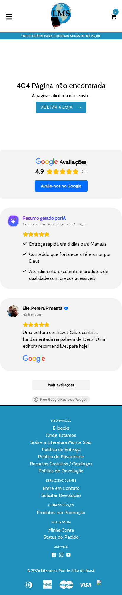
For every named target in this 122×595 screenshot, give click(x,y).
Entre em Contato (61, 488)
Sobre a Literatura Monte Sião (61, 442)
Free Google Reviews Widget (63, 399)
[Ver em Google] (13, 311)
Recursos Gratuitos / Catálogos (61, 463)
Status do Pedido (61, 537)
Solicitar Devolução (61, 495)
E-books (61, 428)
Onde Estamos (61, 435)
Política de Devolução (61, 471)
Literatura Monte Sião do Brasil (68, 570)
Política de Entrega (61, 449)
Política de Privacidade (61, 456)
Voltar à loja (57, 107)
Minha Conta (61, 530)
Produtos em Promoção (61, 512)
